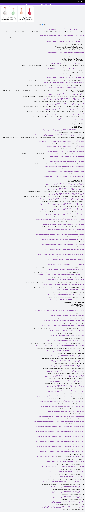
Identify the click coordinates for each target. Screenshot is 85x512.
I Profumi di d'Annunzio (64, 457)
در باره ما (72, 1)
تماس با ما (77, 1)
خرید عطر (82, 1)
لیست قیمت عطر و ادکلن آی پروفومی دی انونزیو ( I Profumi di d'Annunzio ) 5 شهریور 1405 (42, 4)
